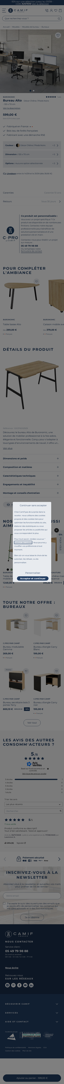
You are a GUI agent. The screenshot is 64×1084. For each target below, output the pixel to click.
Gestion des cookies (23, 542)
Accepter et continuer (32, 578)
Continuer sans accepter (33, 505)
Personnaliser (32, 572)
